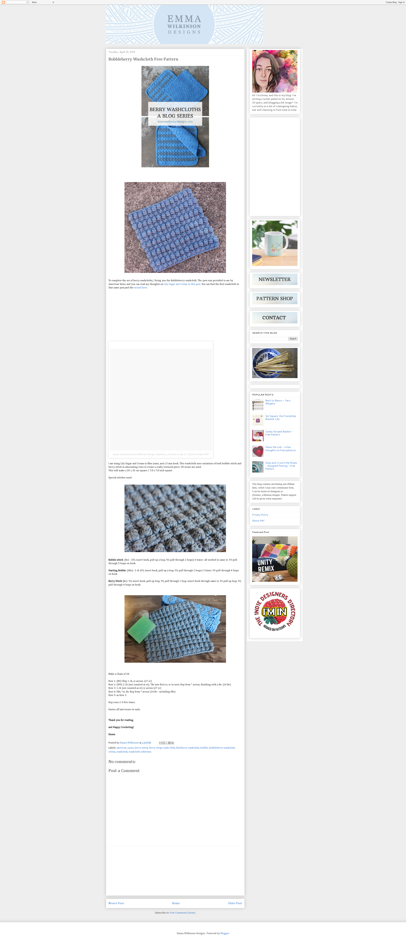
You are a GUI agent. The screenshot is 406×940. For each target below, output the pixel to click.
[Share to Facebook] (169, 742)
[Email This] (160, 742)
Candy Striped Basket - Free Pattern (279, 433)
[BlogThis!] (163, 742)
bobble (204, 748)
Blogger (224, 933)
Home (176, 903)
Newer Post (116, 903)
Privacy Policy (260, 514)
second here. (141, 288)
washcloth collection (140, 752)
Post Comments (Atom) (183, 913)
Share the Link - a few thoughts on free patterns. (280, 448)
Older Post (235, 903)
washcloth (122, 752)
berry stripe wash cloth (162, 748)
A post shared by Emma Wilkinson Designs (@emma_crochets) (144, 454)
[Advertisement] (175, 315)
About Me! (258, 520)
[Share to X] (166, 742)
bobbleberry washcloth (222, 748)
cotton (111, 752)
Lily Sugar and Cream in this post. (182, 284)
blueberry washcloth (187, 748)
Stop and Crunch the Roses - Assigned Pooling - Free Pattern (281, 465)
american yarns (125, 748)
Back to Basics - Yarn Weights (277, 402)
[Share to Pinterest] (172, 742)
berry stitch (141, 748)
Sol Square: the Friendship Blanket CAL (280, 417)
